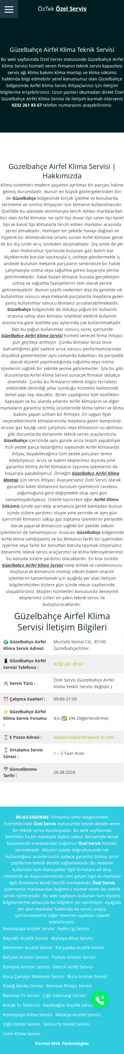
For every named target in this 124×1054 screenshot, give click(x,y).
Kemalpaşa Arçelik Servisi (28, 928)
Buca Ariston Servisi (87, 976)
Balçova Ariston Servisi (25, 957)
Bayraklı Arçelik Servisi (25, 938)
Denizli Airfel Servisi (73, 967)
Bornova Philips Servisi (69, 986)
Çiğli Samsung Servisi (64, 995)
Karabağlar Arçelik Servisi (69, 1005)
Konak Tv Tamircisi (21, 1005)
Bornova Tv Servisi (21, 995)
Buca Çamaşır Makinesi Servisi (33, 976)
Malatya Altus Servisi (72, 938)
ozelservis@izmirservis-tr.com (84, 737)
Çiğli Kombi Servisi (21, 1024)
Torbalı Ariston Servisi (73, 957)
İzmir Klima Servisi (21, 1034)
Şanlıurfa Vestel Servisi (66, 1024)
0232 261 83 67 (69, 664)
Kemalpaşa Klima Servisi (27, 1015)
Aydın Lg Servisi (73, 928)
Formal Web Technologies (62, 1043)
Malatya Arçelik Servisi (78, 1015)
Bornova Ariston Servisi (26, 967)
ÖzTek (62, 9)
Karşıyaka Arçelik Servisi (80, 947)
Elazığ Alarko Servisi (23, 986)
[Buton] (100, 1000)
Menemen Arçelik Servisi (28, 947)
